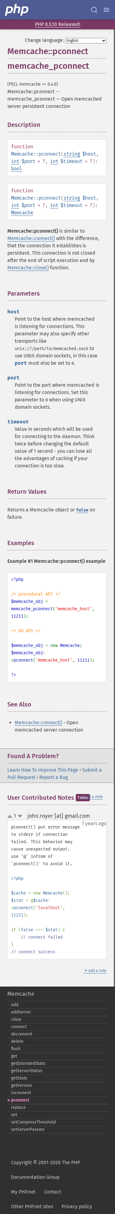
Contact (52, 1192)
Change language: (44, 40)
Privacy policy (77, 1206)
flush (16, 1048)
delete (17, 1041)
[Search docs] (94, 10)
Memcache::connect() (31, 238)
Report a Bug (53, 777)
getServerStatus (26, 1070)
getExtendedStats (28, 1063)
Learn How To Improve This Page (42, 770)
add (14, 1004)
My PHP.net (23, 1192)
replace (18, 1107)
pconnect (20, 1100)
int (15, 161)
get (14, 1056)
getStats (19, 1078)
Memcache (22, 213)
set (14, 1114)
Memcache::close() (28, 268)
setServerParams (27, 1129)
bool (16, 169)
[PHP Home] (17, 10)
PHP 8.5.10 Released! (57, 24)
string (71, 154)
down (19, 816)
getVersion (21, 1085)
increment (21, 1092)
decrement (21, 1034)
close (16, 1019)
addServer (21, 1012)
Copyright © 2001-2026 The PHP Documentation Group (45, 1170)
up (11, 816)
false (82, 510)
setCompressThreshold (33, 1122)
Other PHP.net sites (32, 1206)
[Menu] (106, 10)
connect (19, 1026)
